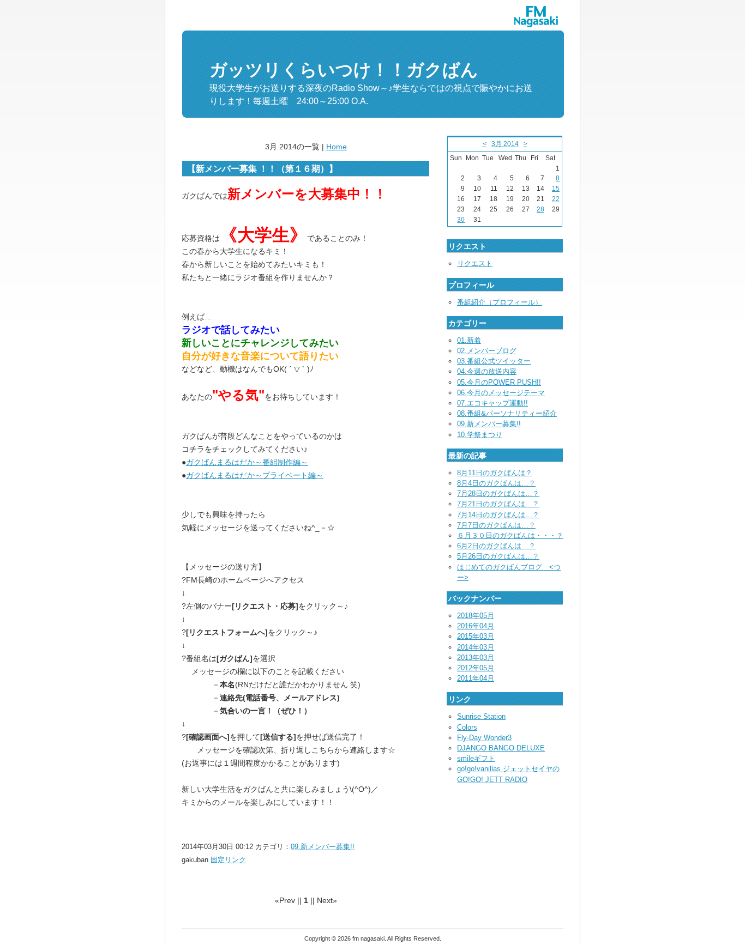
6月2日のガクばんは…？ (496, 546)
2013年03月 (475, 657)
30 (461, 219)
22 (556, 199)
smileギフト (476, 758)
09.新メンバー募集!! (323, 847)
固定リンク (228, 860)
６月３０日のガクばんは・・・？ (510, 535)
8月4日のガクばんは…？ (496, 483)
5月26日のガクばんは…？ (498, 556)
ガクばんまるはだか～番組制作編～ (247, 462)
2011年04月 (475, 678)
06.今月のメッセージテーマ (501, 393)
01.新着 (469, 340)
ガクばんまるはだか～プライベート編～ (254, 475)
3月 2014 (505, 144)
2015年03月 (475, 636)
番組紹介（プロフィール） (499, 302)
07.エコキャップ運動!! (492, 403)
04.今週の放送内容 (486, 371)
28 (540, 209)
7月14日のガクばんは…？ (498, 515)
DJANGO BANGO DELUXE (501, 748)
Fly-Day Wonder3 (484, 738)
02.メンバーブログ (486, 351)
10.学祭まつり (479, 435)
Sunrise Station (481, 716)
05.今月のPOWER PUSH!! (499, 382)
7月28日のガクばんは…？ (498, 493)
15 (556, 188)
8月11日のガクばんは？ (494, 473)
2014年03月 (475, 647)
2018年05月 (475, 615)
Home (336, 146)
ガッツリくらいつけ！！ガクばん (343, 70)
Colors (467, 727)
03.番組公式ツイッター (494, 361)
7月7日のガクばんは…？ (496, 525)
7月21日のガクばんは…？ (498, 504)
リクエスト (474, 263)
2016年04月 (475, 626)
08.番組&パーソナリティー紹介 (507, 413)
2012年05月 (475, 668)
